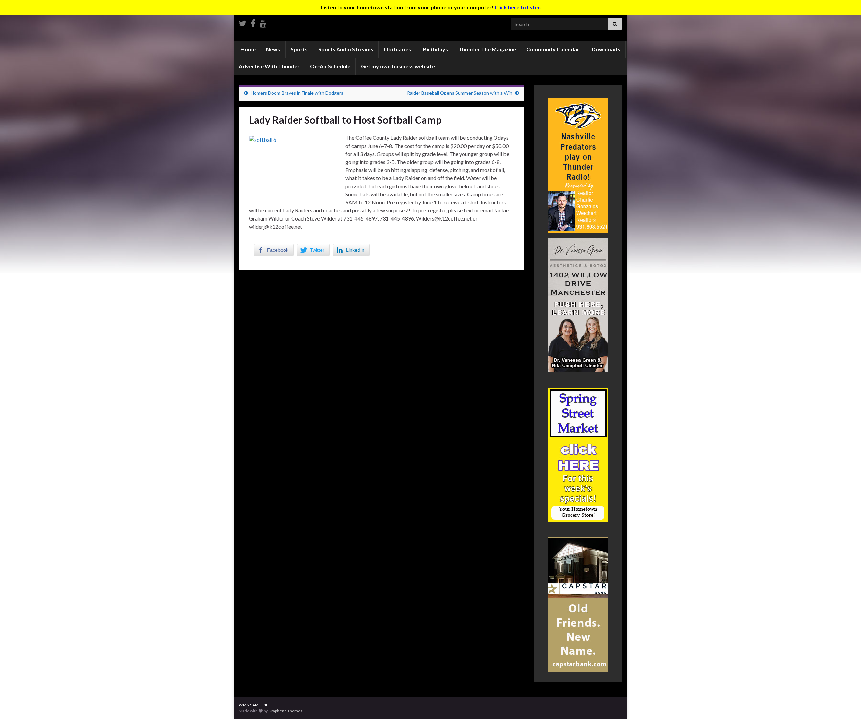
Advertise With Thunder (269, 66)
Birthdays (435, 49)
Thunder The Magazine (487, 49)
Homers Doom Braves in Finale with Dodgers (297, 93)
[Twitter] (242, 22)
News (273, 49)
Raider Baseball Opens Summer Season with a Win (459, 93)
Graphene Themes (285, 710)
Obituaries (397, 49)
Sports (299, 49)
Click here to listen (518, 7)
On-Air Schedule (330, 66)
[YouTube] (263, 22)
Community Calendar (552, 49)
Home (247, 49)
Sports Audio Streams (345, 49)
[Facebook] (253, 22)
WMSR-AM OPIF (253, 704)
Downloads (605, 49)
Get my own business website (398, 66)
